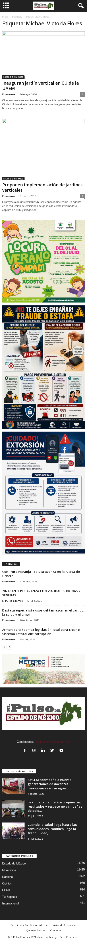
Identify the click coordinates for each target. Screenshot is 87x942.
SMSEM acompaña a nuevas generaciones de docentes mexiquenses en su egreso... (49, 784)
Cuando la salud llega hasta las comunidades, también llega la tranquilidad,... (52, 829)
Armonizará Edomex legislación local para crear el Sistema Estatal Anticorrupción (41, 631)
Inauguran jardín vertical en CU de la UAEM (40, 85)
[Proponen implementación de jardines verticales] (43, 149)
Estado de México (13, 76)
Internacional (10, 903)
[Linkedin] (44, 751)
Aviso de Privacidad (65, 925)
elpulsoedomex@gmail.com (52, 741)
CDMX (6, 890)
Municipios (9, 870)
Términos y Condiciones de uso (29, 925)
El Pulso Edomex (12, 600)
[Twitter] (53, 751)
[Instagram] (34, 751)
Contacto (55, 930)
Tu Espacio (9, 896)
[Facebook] (25, 751)
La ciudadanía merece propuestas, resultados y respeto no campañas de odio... (55, 806)
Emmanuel (9, 94)
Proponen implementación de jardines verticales (42, 187)
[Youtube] (62, 751)
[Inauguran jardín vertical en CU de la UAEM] (43, 55)
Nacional (7, 876)
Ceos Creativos (68, 937)
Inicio (5, 16)
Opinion (7, 883)
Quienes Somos (35, 930)
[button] (80, 6)
